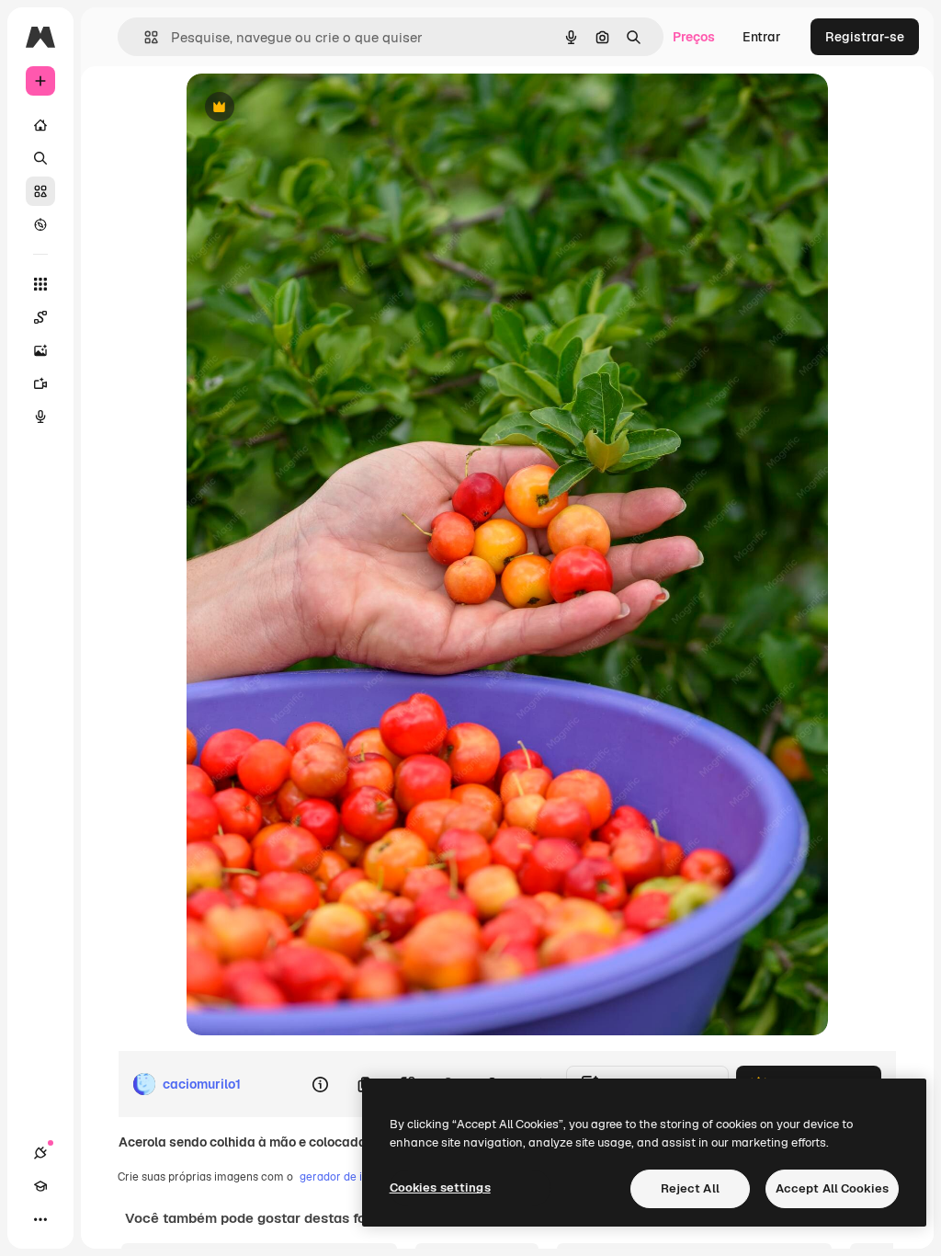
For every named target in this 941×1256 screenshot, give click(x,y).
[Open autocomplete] (144, 37)
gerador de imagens (351, 1177)
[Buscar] (40, 158)
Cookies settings (440, 1187)
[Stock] (40, 191)
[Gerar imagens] (40, 350)
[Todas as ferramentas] (40, 284)
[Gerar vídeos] (40, 383)
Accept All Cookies (832, 1188)
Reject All (690, 1188)
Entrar (762, 37)
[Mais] (40, 1219)
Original (304, 108)
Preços (694, 37)
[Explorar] (40, 224)
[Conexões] (40, 1153)
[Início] (40, 125)
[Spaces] (40, 317)
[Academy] (40, 1186)
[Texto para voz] (40, 416)
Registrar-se (864, 37)
